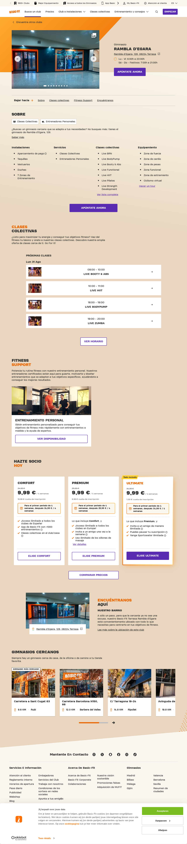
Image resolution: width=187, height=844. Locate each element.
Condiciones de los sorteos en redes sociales (49, 791)
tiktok (135, 754)
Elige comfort (39, 556)
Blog (11, 801)
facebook (118, 754)
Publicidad (15, 792)
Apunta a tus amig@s (50, 799)
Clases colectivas (59, 100)
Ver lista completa (107, 194)
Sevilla (157, 784)
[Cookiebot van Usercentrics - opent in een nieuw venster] (19, 838)
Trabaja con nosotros (50, 784)
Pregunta (155, 11)
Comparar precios (93, 575)
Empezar (170, 12)
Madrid (131, 775)
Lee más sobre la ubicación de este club (121, 630)
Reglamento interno (20, 780)
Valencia (158, 775)
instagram (94, 754)
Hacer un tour (147, 186)
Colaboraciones (77, 784)
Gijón (130, 788)
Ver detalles (79, 544)
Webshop (14, 797)
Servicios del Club (48, 780)
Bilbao (130, 780)
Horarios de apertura (21, 784)
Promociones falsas (108, 783)
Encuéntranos (105, 100)
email (126, 754)
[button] (10, 3)
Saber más (18, 137)
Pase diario (15, 788)
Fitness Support (83, 100)
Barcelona (159, 780)
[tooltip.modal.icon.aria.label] (46, 154)
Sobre (41, 100)
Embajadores (46, 775)
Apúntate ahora (129, 71)
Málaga (131, 784)
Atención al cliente (20, 775)
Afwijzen (162, 830)
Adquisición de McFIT (109, 787)
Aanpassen (161, 820)
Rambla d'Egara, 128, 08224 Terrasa (135, 54)
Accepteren (162, 811)
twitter (102, 754)
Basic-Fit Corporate (79, 780)
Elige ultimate (148, 555)
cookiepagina (72, 823)
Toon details (44, 838)
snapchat (110, 754)
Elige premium (93, 556)
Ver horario (93, 341)
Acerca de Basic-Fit (79, 775)
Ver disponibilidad (51, 438)
